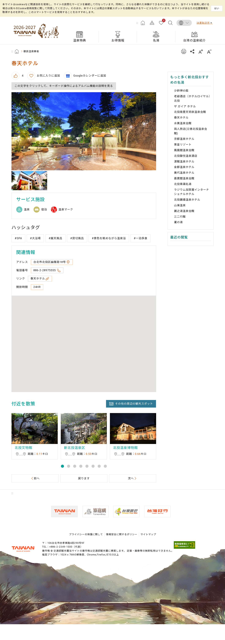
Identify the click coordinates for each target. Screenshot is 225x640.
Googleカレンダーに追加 (89, 75)
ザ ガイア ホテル (185, 106)
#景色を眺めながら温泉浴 (109, 238)
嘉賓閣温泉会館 (184, 178)
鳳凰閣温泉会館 (184, 150)
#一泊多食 (140, 238)
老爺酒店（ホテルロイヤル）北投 (192, 98)
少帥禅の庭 (181, 90)
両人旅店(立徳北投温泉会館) (190, 131)
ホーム (143, 23)
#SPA (18, 238)
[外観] (29, 180)
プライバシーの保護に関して (86, 534)
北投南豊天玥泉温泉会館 (190, 111)
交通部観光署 (22, 548)
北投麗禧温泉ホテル (187, 199)
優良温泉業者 (31, 51)
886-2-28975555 (44, 270)
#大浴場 (35, 238)
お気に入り (163, 21)
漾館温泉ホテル (184, 161)
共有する (192, 51)
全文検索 (170, 23)
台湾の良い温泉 (35, 30)
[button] (62, 466)
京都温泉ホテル (184, 138)
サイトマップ (152, 23)
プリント (183, 51)
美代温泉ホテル (184, 172)
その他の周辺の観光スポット (134, 403)
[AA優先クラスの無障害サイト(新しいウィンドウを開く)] (184, 547)
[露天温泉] (83, 131)
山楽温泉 (180, 205)
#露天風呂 (55, 238)
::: (137, 22)
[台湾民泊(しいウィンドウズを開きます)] (95, 511)
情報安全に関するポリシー (121, 534)
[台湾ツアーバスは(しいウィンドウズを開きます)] (126, 511)
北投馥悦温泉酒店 (185, 155)
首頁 (16, 51)
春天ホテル (37, 278)
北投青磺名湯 (182, 184)
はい (216, 8)
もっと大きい (200, 51)
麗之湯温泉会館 (184, 211)
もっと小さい (209, 51)
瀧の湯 (178, 222)
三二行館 (180, 216)
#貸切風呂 (77, 238)
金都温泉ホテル (184, 167)
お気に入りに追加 (48, 75)
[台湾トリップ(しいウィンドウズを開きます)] (157, 511)
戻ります (84, 478)
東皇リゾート (182, 144)
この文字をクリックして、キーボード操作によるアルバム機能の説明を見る (64, 85)
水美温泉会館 (182, 123)
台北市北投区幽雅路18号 (49, 262)
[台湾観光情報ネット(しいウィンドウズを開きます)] (64, 511)
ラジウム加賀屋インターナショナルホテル (191, 192)
